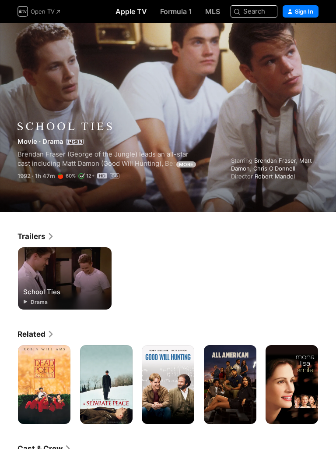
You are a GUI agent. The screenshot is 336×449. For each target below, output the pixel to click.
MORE (186, 164)
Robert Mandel (275, 176)
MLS (212, 11)
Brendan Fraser (275, 160)
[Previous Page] (9, 385)
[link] (36, 236)
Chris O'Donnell (274, 168)
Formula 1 (176, 11)
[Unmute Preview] (312, 40)
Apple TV (131, 11)
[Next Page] (327, 385)
